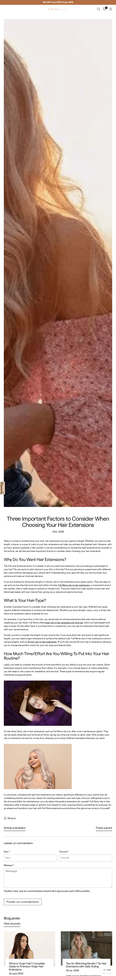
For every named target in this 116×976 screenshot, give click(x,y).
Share (11, 818)
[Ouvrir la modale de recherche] (98, 9)
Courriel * (64, 852)
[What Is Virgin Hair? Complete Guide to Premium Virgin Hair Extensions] (29, 948)
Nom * (7, 852)
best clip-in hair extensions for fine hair (64, 623)
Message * (9, 865)
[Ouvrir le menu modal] (111, 9)
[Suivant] (81, 2)
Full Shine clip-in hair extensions (73, 585)
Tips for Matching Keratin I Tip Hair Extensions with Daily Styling (86, 965)
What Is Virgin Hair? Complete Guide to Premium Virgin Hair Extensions (27, 966)
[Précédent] (35, 2)
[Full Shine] (58, 9)
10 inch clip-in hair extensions (42, 642)
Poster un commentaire (23, 902)
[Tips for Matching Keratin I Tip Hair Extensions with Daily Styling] (86, 948)
